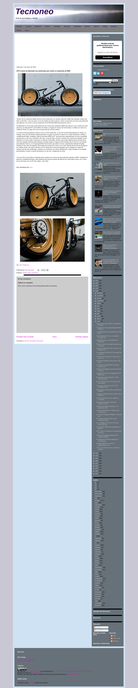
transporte (35, 273)
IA (95, 536)
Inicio (54, 337)
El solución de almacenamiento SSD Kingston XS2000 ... (107, 436)
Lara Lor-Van (116, 638)
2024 (96, 286)
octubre (99, 298)
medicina (97, 549)
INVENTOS (67, 26)
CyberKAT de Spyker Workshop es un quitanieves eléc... (107, 407)
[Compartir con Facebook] (48, 270)
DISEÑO (105, 26)
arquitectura (98, 496)
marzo (99, 316)
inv (96, 543)
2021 (96, 453)
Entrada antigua (81, 337)
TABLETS (96, 26)
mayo (98, 311)
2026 (96, 280)
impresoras (98, 538)
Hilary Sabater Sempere (33, 671)
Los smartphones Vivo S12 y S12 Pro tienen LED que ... (107, 423)
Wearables (98, 605)
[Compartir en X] (46, 270)
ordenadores (98, 567)
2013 (96, 473)
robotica (97, 576)
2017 (96, 463)
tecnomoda (98, 592)
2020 (96, 455)
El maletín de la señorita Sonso (26, 659)
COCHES (28, 26)
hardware (97, 534)
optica (96, 565)
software (97, 583)
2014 (96, 471)
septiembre (100, 301)
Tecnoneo (34, 11)
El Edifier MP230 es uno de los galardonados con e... (105, 444)
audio (96, 502)
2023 (96, 288)
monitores (98, 554)
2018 (96, 461)
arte (96, 498)
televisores (98, 594)
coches (97, 511)
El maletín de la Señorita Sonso (102, 123)
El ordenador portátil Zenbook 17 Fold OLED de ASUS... (107, 378)
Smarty (27, 30)
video (96, 601)
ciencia (97, 509)
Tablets (97, 585)
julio (98, 306)
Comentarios (99, 630)
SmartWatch (98, 581)
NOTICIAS (114, 26)
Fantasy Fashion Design (100, 125)
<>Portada (20, 681)
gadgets (97, 531)
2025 (96, 283)
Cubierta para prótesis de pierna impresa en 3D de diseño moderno (112, 178)
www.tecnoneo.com (37, 673)
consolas (97, 514)
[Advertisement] (52, 51)
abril (98, 313)
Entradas (98, 627)
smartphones (98, 578)
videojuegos (98, 603)
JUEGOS (18, 30)
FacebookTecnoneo (103, 69)
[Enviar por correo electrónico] (42, 270)
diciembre (100, 293)
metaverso (98, 552)
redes (96, 572)
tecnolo (97, 589)
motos (29, 273)
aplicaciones (98, 493)
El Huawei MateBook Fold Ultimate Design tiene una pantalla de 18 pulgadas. (110, 261)
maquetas (98, 547)
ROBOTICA (38, 26)
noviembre (100, 295)
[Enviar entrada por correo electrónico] (38, 270)
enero (98, 321)
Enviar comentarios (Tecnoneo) (34, 341)
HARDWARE (77, 26)
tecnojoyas (98, 587)
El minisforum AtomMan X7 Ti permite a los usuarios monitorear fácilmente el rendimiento (112, 149)
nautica (97, 560)
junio (98, 308)
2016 (96, 466)
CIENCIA (47, 26)
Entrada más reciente (25, 337)
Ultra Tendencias (24, 265)
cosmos (97, 516)
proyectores (98, 569)
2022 (96, 291)
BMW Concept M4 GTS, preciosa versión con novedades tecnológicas (110, 246)
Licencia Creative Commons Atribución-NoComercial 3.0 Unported (72, 671)
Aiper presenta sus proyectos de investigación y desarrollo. (111, 232)
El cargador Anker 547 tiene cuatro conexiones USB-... (106, 419)
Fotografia (98, 529)
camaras (97, 507)
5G (96, 485)
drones (97, 523)
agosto (99, 303)
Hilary (114, 635)
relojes (97, 574)
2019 (96, 458)
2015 (96, 468)
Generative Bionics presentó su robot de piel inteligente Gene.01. (112, 192)
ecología (97, 525)
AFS (31, 167)
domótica (97, 520)
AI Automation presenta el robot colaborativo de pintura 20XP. (112, 206)
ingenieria (97, 540)
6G (96, 487)
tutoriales (97, 598)
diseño (25, 273)
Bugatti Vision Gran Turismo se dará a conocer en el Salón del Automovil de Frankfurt (112, 220)
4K (95, 482)
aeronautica (98, 491)
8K (95, 489)
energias (97, 527)
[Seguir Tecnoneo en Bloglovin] (102, 94)
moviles (97, 558)
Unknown (115, 641)
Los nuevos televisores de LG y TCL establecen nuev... (107, 386)
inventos (97, 545)
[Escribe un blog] (44, 270)
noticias (97, 563)
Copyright (31, 682)
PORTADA (19, 26)
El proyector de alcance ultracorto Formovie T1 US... (106, 403)
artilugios (97, 500)
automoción (98, 505)
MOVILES (87, 26)
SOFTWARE (57, 26)
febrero (99, 318)
